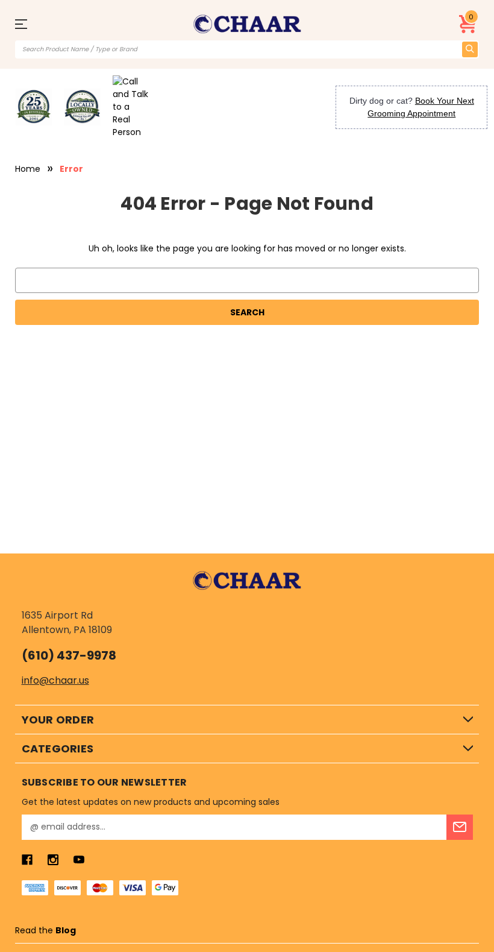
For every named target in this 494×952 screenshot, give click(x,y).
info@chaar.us (55, 680)
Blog (65, 930)
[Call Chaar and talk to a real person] (131, 107)
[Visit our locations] (82, 107)
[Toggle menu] (27, 23)
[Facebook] (27, 859)
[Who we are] (34, 107)
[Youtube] (78, 859)
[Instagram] (53, 859)
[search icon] (470, 49)
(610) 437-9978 (69, 655)
